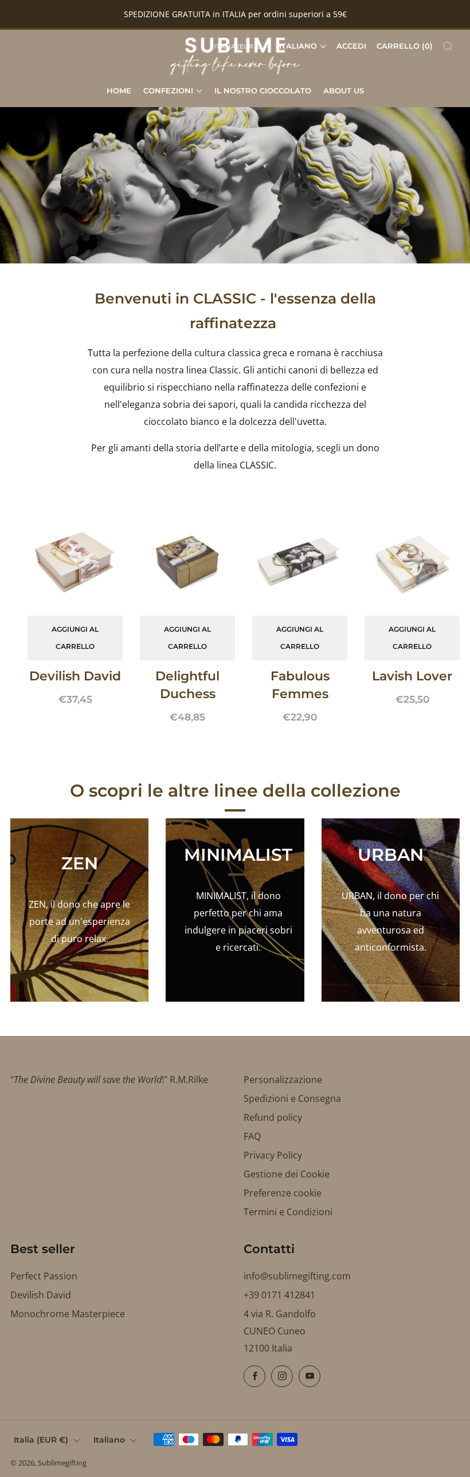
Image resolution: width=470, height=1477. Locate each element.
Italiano (298, 45)
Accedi (351, 45)
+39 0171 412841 (279, 1295)
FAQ (252, 1136)
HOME (119, 90)
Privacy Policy (273, 1155)
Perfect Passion (43, 1276)
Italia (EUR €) (41, 1440)
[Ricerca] (448, 46)
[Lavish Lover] (412, 561)
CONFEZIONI (168, 90)
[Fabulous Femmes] (299, 561)
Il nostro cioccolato (262, 90)
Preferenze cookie (283, 1193)
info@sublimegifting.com (297, 1276)
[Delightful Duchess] (187, 561)
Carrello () (405, 45)
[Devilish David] (75, 561)
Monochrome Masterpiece (67, 1313)
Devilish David (40, 1295)
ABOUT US (343, 90)
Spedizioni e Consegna (292, 1098)
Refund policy (273, 1117)
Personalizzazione (283, 1079)
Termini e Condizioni (288, 1212)
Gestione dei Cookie (287, 1174)
